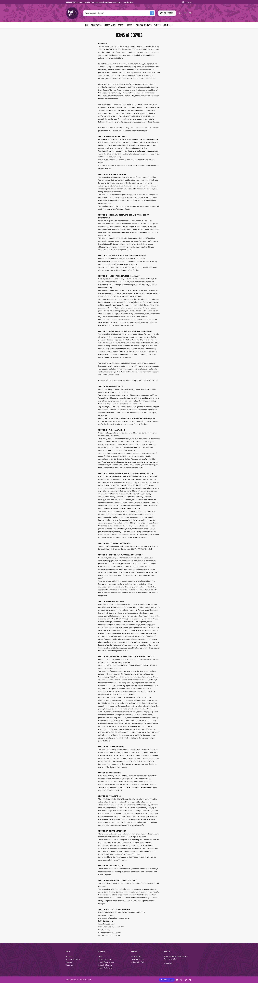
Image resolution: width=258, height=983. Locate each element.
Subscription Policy (138, 962)
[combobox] (119, 13)
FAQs (100, 956)
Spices (120, 25)
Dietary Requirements (106, 962)
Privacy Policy (136, 956)
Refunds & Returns (105, 965)
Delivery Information (105, 959)
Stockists (69, 962)
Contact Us (168, 963)
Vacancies (69, 965)
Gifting (129, 25)
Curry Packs (95, 25)
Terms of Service (137, 959)
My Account (188, 2)
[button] (190, 13)
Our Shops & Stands (73, 959)
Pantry (156, 25)
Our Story (69, 956)
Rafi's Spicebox (74, 979)
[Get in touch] (185, 13)
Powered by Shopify (85, 979)
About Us (167, 25)
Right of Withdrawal (105, 968)
